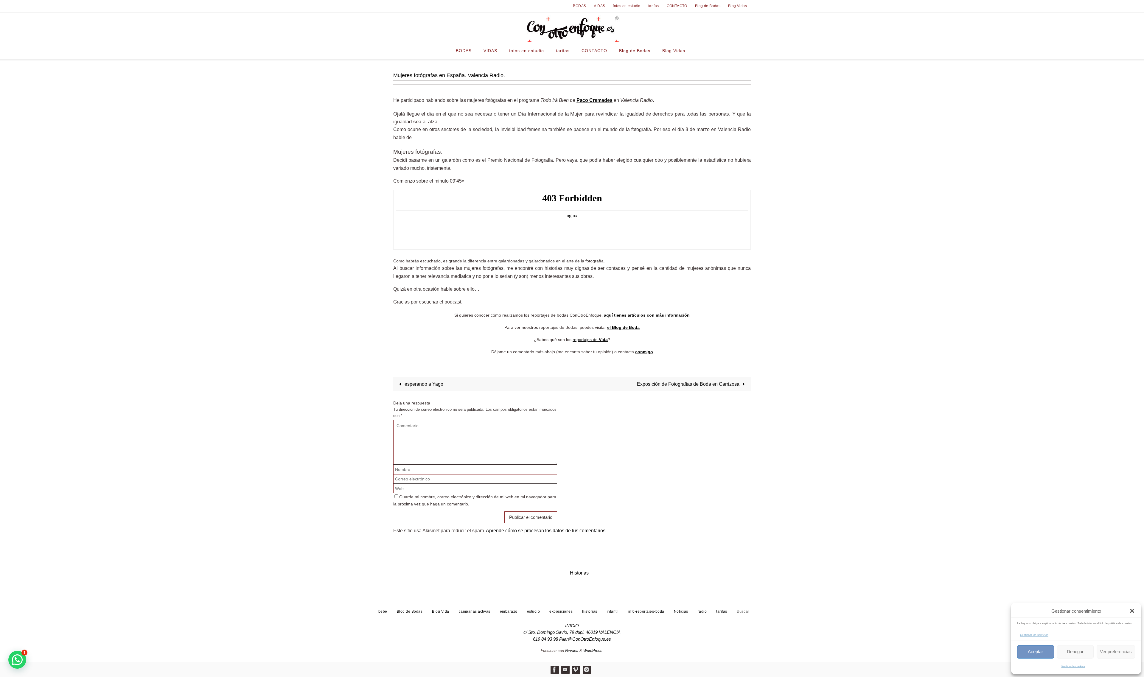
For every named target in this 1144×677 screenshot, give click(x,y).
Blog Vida (440, 611)
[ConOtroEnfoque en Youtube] (565, 669)
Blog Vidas (737, 6)
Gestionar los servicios (1034, 635)
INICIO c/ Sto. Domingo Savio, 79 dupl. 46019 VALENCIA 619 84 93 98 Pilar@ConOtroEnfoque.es (572, 632)
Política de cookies (1073, 666)
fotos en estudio (626, 6)
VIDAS (599, 6)
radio (702, 611)
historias (589, 611)
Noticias (681, 611)
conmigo (644, 351)
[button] (1132, 611)
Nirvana (571, 650)
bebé (382, 611)
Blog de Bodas (707, 6)
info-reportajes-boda (646, 611)
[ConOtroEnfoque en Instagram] (586, 669)
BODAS (579, 6)
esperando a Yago (423, 384)
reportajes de (590, 339)
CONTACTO (677, 6)
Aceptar (1035, 651)
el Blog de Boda (623, 327)
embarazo (508, 611)
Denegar (1075, 651)
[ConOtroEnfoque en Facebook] (554, 669)
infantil (613, 611)
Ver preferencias (1116, 651)
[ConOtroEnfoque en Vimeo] (576, 669)
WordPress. (593, 650)
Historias (579, 572)
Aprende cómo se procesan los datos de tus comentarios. (546, 530)
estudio (533, 611)
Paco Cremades (594, 100)
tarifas (653, 6)
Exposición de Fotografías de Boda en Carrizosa (689, 384)
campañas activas (474, 611)
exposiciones (561, 611)
